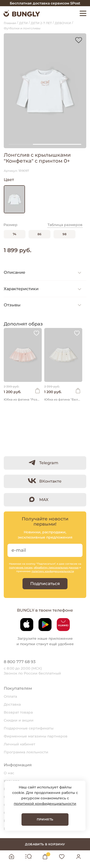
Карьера (12, 781)
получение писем (20, 567)
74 (14, 234)
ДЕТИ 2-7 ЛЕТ (41, 23)
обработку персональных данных (56, 567)
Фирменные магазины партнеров (36, 736)
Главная (10, 23)
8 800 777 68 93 (20, 661)
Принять (45, 819)
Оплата (10, 696)
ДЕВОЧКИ (63, 23)
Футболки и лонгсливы (22, 28)
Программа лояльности (26, 752)
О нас (9, 773)
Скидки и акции (19, 720)
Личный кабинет (19, 744)
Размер (11, 225)
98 (64, 234)
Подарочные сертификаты (29, 728)
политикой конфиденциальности (45, 803)
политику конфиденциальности (53, 571)
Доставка (12, 704)
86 (40, 234)
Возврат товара (18, 712)
